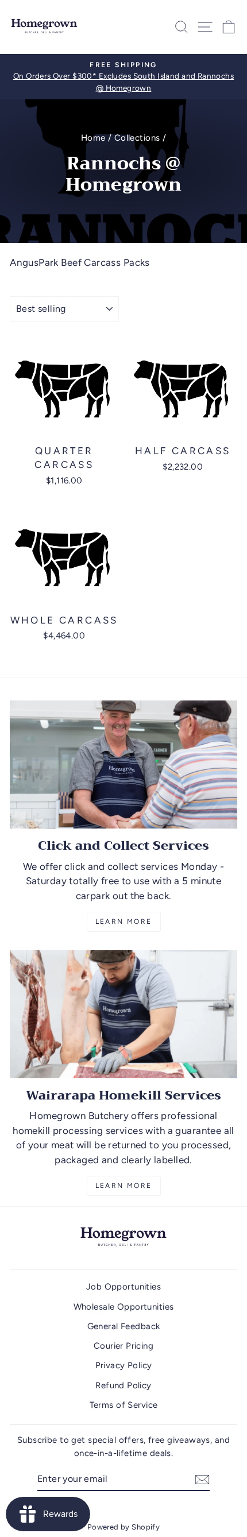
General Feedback (123, 1326)
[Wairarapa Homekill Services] (123, 1014)
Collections (137, 138)
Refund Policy (123, 1385)
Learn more (123, 1186)
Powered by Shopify (123, 1527)
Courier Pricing (123, 1346)
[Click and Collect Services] (123, 764)
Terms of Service (124, 1405)
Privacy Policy (123, 1365)
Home (93, 138)
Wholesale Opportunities (124, 1307)
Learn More (123, 921)
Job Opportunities (123, 1287)
